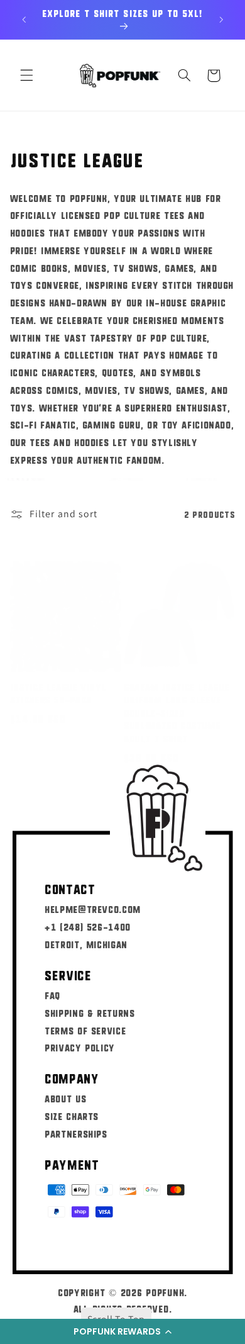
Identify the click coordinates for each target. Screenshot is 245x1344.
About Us (65, 1098)
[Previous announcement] (24, 19)
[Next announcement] (221, 19)
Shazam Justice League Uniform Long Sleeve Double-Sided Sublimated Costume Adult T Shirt (176, 712)
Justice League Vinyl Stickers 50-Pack (58, 693)
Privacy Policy (80, 1047)
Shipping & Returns (89, 1013)
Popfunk (165, 1292)
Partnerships (76, 1134)
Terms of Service (85, 1030)
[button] (122, 1331)
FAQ (52, 995)
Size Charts (72, 1116)
